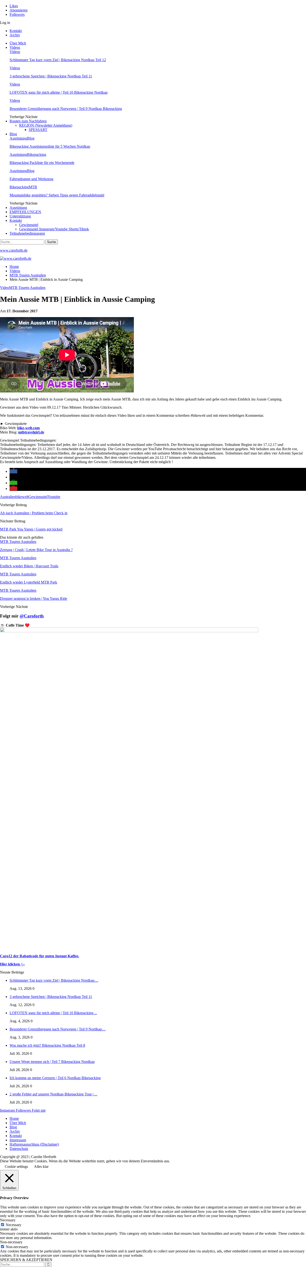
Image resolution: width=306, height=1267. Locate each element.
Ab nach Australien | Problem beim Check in (33, 513)
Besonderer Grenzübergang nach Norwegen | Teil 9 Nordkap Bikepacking (66, 109)
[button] (13, 471)
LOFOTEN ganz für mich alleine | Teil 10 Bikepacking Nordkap (59, 92)
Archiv (15, 35)
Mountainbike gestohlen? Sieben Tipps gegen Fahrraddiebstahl (57, 195)
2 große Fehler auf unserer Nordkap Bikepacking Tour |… (53, 1094)
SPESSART (38, 130)
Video (4, 288)
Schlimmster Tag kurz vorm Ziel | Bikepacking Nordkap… (54, 980)
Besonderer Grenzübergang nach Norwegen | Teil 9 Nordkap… (58, 1029)
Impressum (18, 1140)
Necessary (13, 1225)
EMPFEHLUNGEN (25, 212)
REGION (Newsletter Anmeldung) (45, 125)
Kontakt (16, 31)
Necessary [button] (8, 1220)
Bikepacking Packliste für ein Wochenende (42, 163)
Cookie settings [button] (16, 1166)
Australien (8, 497)
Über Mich (18, 43)
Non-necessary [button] (11, 1242)
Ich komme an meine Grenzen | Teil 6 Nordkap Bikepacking (55, 1078)
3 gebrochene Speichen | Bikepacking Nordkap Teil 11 (51, 76)
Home (14, 1118)
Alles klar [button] (41, 1166)
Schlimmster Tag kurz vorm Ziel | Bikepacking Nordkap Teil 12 (58, 60)
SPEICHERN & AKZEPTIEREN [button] (26, 1260)
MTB (33, 187)
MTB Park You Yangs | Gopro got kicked (31, 529)
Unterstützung (20, 216)
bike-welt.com (28, 428)
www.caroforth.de (13, 250)
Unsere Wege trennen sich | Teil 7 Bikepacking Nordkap (52, 1062)
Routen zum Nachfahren (28, 121)
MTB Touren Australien (27, 288)
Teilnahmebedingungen (27, 233)
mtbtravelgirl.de (31, 432)
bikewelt (22, 497)
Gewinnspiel (28, 225)
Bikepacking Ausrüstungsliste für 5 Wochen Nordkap (50, 146)
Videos (15, 47)
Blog (13, 134)
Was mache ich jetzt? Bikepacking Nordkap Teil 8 (47, 1045)
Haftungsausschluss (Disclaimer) (34, 1144)
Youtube (54, 497)
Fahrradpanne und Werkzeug (31, 179)
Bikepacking (36, 154)
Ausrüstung (18, 138)
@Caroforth (32, 615)
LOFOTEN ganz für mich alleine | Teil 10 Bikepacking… (53, 1013)
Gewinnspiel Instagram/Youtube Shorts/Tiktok (54, 229)
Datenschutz (19, 1149)
